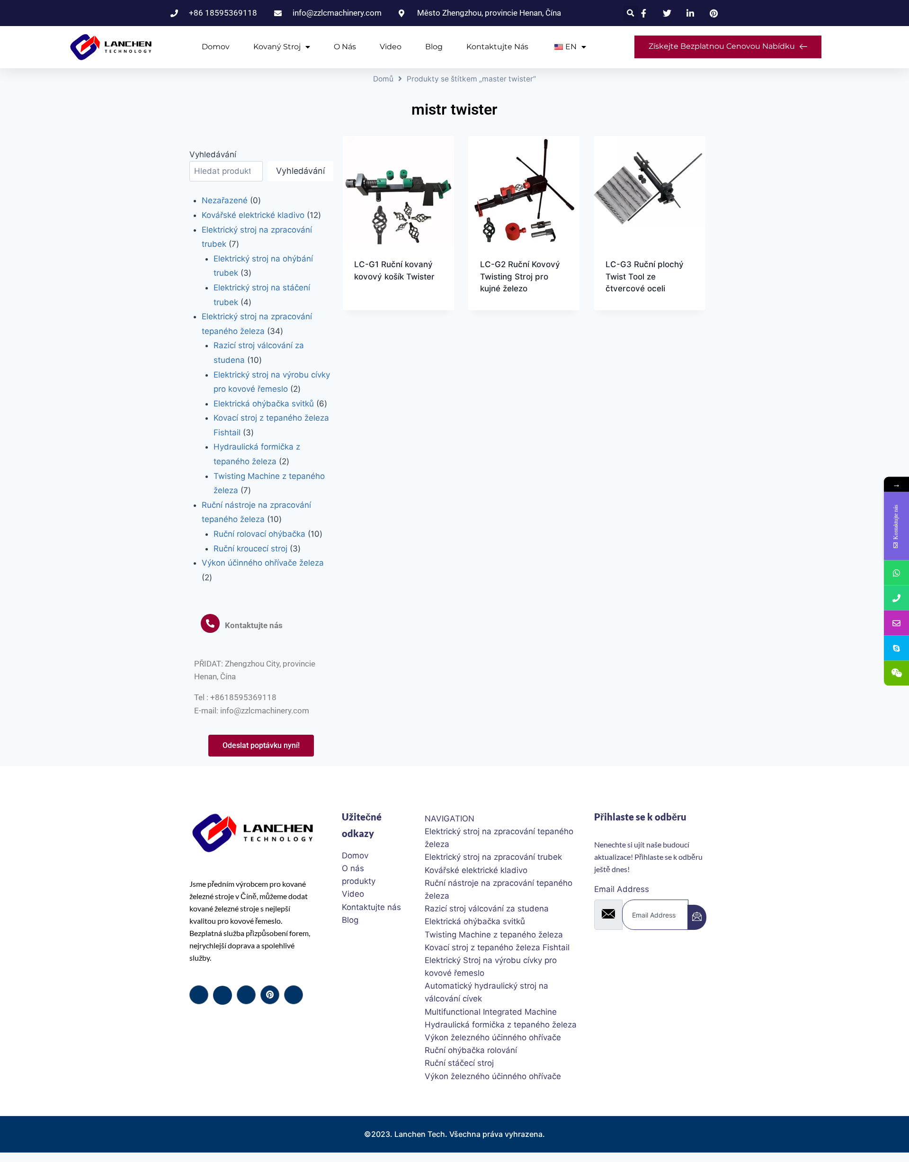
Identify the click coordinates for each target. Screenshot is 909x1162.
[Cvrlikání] (222, 995)
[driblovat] (269, 994)
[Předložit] (696, 917)
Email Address (621, 889)
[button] (631, 13)
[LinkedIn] (246, 994)
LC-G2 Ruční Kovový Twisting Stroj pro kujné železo (520, 276)
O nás (345, 46)
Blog (434, 46)
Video (390, 46)
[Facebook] (198, 994)
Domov (216, 46)
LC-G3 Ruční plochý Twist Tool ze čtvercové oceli (645, 276)
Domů (383, 78)
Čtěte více (374, 307)
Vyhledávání (212, 154)
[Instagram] (293, 994)
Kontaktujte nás (497, 46)
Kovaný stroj (277, 46)
